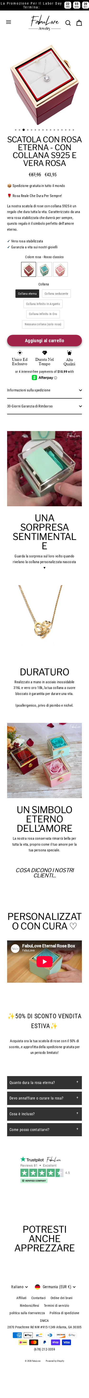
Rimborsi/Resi (29, 1305)
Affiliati (21, 1298)
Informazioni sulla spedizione (28, 390)
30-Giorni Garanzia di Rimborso (30, 406)
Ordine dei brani (62, 1298)
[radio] (28, 269)
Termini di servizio (56, 1305)
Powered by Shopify (55, 1361)
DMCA (44, 1321)
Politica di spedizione (64, 1313)
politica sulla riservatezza (27, 1313)
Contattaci (38, 1298)
